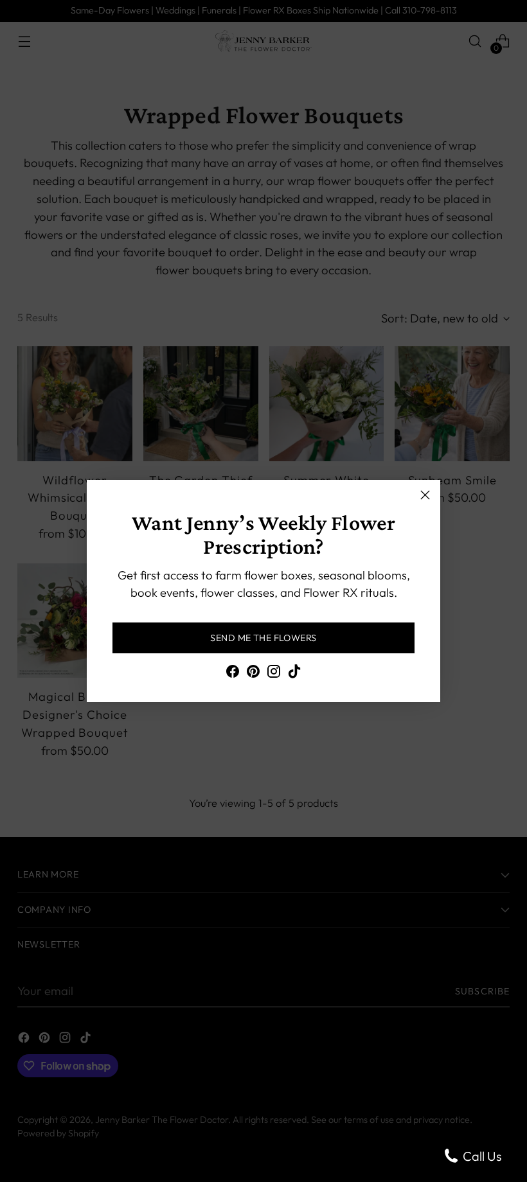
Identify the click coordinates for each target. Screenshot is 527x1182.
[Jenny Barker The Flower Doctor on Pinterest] (253, 674)
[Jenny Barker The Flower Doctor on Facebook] (232, 674)
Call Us (480, 1156)
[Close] (425, 495)
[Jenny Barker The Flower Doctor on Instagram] (273, 674)
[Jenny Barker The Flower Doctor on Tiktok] (294, 674)
